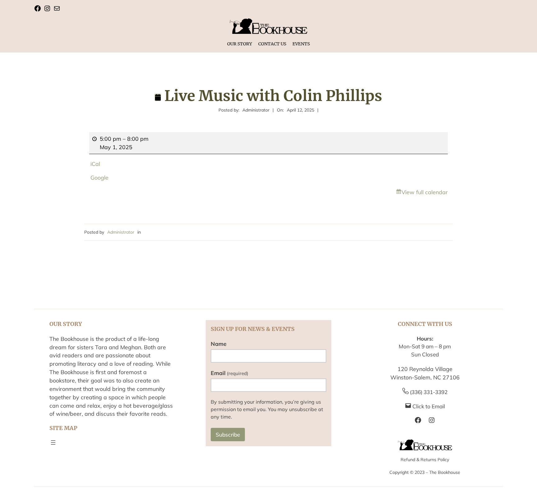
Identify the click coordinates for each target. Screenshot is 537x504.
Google (99, 177)
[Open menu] (53, 442)
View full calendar (425, 192)
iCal (95, 163)
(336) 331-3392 (429, 392)
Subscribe (228, 434)
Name (219, 343)
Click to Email (428, 406)
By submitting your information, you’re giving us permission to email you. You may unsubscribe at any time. (267, 409)
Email (229, 372)
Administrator (120, 232)
